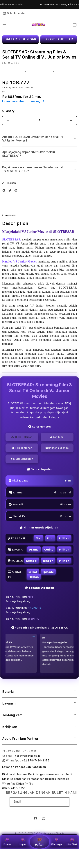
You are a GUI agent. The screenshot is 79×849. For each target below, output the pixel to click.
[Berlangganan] (65, 802)
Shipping (6, 87)
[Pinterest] (16, 191)
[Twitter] (10, 191)
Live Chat (72, 844)
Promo (7, 844)
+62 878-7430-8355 (35, 760)
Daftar (39, 844)
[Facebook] (4, 191)
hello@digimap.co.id (27, 755)
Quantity (8, 111)
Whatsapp (56, 844)
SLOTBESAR (31, 833)
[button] (4, 24)
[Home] (38, 24)
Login (23, 844)
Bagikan (11, 182)
